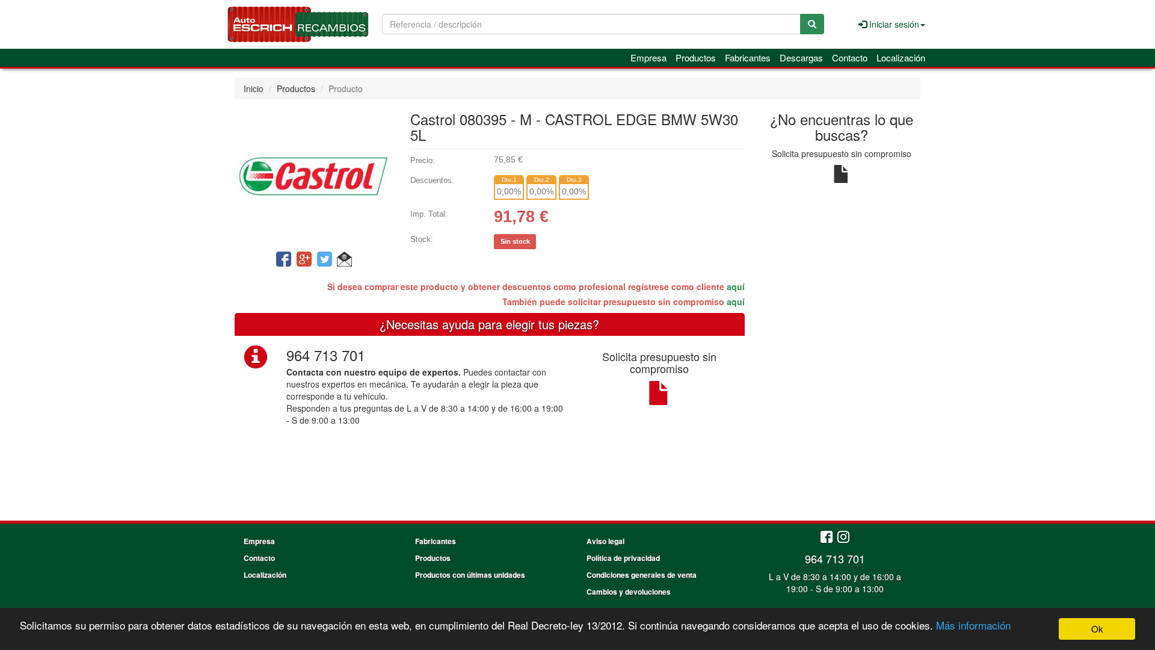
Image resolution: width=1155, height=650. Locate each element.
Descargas (801, 57)
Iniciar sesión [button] (893, 24)
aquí (736, 286)
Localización (900, 57)
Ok (1097, 628)
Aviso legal (605, 541)
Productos (696, 57)
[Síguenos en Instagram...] (843, 537)
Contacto (849, 57)
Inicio (253, 88)
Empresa (648, 57)
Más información (973, 625)
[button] (344, 260)
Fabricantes (748, 57)
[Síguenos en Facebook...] (826, 537)
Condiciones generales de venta (642, 574)
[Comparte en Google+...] (304, 260)
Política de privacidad (623, 557)
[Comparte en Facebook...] (284, 260)
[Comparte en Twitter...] (324, 260)
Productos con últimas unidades (470, 574)
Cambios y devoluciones (629, 591)
